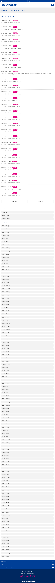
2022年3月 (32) (5, 389)
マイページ (5, 1)
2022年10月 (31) (6, 367)
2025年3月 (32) (5, 276)
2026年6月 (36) (5, 229)
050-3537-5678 (27, 575)
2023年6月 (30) (5, 342)
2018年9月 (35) (5, 521)
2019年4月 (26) (5, 499)
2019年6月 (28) (5, 493)
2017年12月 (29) (6, 549)
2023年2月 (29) (5, 354)
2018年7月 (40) (5, 527)
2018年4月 (14, 201)
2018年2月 (40, 201)
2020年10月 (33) (6, 443)
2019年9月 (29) (5, 483)
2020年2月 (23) (5, 468)
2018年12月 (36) (6, 512)
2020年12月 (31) (6, 436)
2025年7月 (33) (5, 263)
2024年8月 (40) (5, 298)
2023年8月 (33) (5, 336)
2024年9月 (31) (5, 295)
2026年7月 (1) (5, 225)
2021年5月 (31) (5, 421)
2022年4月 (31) (5, 386)
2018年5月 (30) (5, 534)
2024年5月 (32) (5, 307)
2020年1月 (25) (5, 471)
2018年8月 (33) (5, 524)
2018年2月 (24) (5, 543)
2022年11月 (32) (6, 364)
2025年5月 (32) (5, 269)
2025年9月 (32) (5, 257)
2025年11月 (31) (6, 251)
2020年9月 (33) (5, 446)
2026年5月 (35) (5, 232)
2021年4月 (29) (5, 424)
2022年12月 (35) (6, 361)
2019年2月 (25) (5, 505)
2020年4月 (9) (5, 461)
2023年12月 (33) (6, 323)
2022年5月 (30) (5, 383)
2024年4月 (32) (5, 310)
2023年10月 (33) (6, 329)
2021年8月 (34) (5, 411)
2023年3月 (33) (5, 351)
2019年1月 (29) (5, 509)
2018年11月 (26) (6, 515)
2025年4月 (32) (5, 273)
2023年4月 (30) (5, 348)
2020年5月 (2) (5, 458)
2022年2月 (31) (5, 392)
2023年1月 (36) (5, 358)
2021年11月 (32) (6, 402)
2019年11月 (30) (6, 477)
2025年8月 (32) (5, 260)
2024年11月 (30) (6, 288)
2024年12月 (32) (6, 285)
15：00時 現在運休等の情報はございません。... (12, 81)
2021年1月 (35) (5, 433)
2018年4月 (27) (5, 537)
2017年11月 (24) (6, 553)
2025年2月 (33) (5, 279)
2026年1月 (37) (5, 244)
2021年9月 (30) (5, 408)
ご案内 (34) (5, 212)
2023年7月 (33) (5, 339)
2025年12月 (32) (6, 248)
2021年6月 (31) (5, 417)
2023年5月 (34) (5, 345)
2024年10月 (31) (6, 292)
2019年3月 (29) (5, 502)
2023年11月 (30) (6, 326)
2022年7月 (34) (5, 376)
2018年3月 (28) (5, 540)
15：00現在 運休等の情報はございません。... (12, 22)
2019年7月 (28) (5, 490)
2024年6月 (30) (5, 304)
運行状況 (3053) (6, 218)
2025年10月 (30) (6, 254)
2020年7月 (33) (5, 452)
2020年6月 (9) (5, 455)
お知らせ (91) (5, 215)
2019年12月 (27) (6, 474)
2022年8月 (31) (5, 373)
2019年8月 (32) (5, 487)
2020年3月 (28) (5, 464)
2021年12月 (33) (6, 398)
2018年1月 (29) (5, 546)
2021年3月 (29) (5, 427)
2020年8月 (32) (5, 449)
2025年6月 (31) (5, 266)
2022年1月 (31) (5, 395)
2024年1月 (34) (5, 320)
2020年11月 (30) (6, 439)
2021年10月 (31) (6, 405)
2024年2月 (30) (5, 317)
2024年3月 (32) (5, 314)
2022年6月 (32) (5, 380)
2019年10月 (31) (6, 480)
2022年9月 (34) (5, 370)
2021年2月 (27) (5, 430)
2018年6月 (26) (5, 531)
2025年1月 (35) (5, 282)
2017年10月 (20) (6, 556)
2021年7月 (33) (5, 414)
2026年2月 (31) (5, 241)
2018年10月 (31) (6, 518)
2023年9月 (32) (5, 332)
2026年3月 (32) (5, 238)
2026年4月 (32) (5, 235)
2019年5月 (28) (5, 496)
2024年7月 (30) (5, 301)
